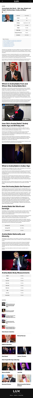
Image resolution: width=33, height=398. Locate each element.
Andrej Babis (27, 15)
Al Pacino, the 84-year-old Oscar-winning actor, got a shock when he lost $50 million (10, 305)
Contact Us (16, 395)
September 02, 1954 (26, 22)
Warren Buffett (6, 372)
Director (26, 32)
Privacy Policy (20, 395)
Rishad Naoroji (21, 335)
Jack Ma (19, 372)
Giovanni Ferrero (6, 384)
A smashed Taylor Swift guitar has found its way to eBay (10, 322)
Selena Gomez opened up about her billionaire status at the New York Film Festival (11, 328)
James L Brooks (21, 356)
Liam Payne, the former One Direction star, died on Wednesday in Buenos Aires (10, 316)
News (6, 302)
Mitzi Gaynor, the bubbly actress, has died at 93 (10, 311)
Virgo (27, 30)
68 (26, 20)
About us (11, 395)
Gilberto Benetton (7, 344)
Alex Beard (5, 356)
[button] (2, 1)
